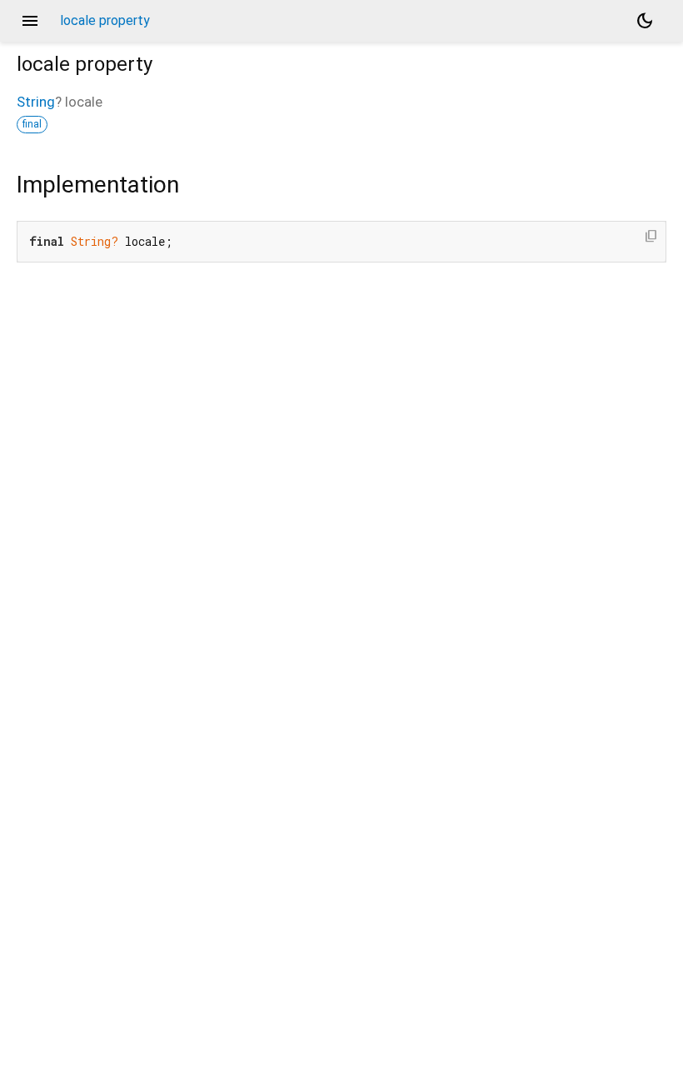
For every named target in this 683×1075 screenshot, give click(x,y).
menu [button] (30, 21)
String (36, 101)
